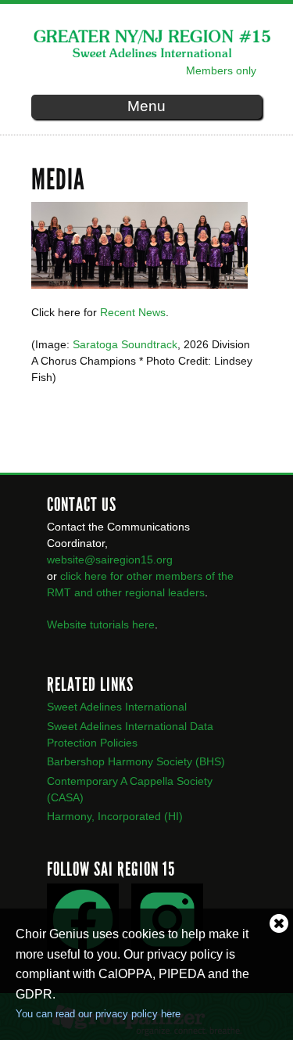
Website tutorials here (101, 624)
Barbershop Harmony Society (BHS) (136, 761)
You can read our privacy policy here (98, 1014)
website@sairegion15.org (110, 559)
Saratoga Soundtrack (125, 344)
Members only (221, 70)
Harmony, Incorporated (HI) (115, 816)
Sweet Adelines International (117, 706)
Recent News (133, 312)
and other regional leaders (139, 592)
